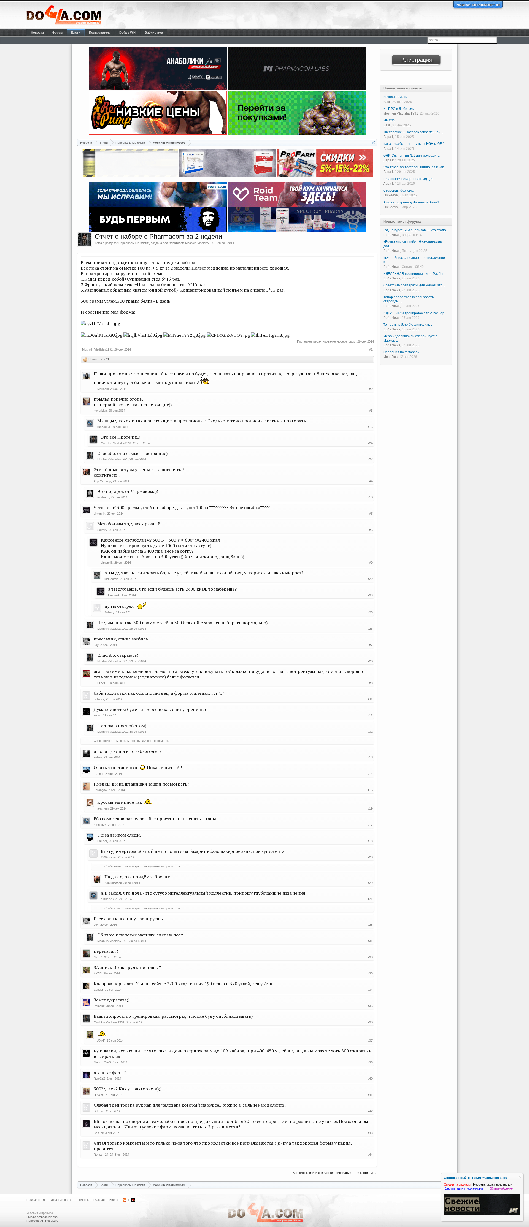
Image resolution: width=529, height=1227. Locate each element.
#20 (370, 857)
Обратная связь (61, 1199)
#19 (370, 808)
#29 (370, 882)
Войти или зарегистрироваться (478, 4)
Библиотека (154, 32)
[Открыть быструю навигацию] (374, 142)
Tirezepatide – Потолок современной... (413, 132)
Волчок (99, 1132)
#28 (370, 924)
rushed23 (103, 426)
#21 (370, 899)
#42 (370, 1111)
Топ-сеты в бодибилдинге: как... (407, 325)
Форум (57, 32)
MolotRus (390, 357)
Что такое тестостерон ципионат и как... (414, 167)
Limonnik (100, 513)
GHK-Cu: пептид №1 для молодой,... (411, 156)
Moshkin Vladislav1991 (200, 243)
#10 (370, 497)
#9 (371, 562)
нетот (97, 715)
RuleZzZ (99, 1078)
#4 (371, 481)
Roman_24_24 (103, 1154)
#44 (370, 1154)
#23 (370, 612)
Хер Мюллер (102, 481)
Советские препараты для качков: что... (414, 285)
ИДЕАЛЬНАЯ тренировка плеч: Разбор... (415, 274)
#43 (370, 1132)
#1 (371, 349)
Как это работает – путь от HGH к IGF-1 (414, 144)
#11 (370, 699)
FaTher (99, 773)
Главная (99, 1199)
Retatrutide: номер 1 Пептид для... (409, 179)
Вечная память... (396, 97)
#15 (370, 426)
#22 (370, 578)
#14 (370, 773)
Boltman (99, 1111)
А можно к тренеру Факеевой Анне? (411, 202)
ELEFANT (100, 683)
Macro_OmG (102, 1062)
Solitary (102, 529)
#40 (370, 1078)
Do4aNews (391, 235)
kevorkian (100, 410)
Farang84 (100, 790)
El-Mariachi (101, 388)
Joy (96, 645)
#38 (370, 1062)
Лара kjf (389, 137)
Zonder (98, 989)
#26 (370, 661)
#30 (370, 957)
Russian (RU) (35, 1199)
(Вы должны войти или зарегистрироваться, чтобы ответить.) (334, 1172)
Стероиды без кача (398, 190)
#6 (371, 529)
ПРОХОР (100, 1094)
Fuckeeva (390, 195)
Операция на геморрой (401, 352)
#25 (370, 628)
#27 (370, 459)
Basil (387, 102)
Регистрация (416, 60)
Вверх (113, 1199)
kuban (98, 757)
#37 (370, 1040)
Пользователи (100, 32)
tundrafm (103, 497)
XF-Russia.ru (49, 1220)
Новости (37, 32)
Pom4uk (99, 1006)
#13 (370, 757)
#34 (370, 989)
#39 (370, 595)
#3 (371, 410)
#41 (370, 1094)
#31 (370, 941)
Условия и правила (39, 1213)
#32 (370, 731)
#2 (371, 388)
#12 (370, 715)
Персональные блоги (133, 243)
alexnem (103, 808)
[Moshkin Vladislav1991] (84, 239)
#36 (370, 1022)
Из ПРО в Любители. (399, 109)
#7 (371, 645)
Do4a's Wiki (127, 32)
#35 (370, 1006)
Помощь (83, 1199)
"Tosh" (98, 957)
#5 (371, 513)
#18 (370, 841)
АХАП (98, 973)
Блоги (75, 32)
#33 (370, 973)
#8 (371, 683)
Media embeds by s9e (43, 1216)
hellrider (99, 699)
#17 (370, 824)
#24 (370, 443)
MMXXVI (389, 120)
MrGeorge (111, 578)
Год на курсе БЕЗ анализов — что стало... (415, 230)
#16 (370, 790)
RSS (124, 1200)
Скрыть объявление (520, 1177)
